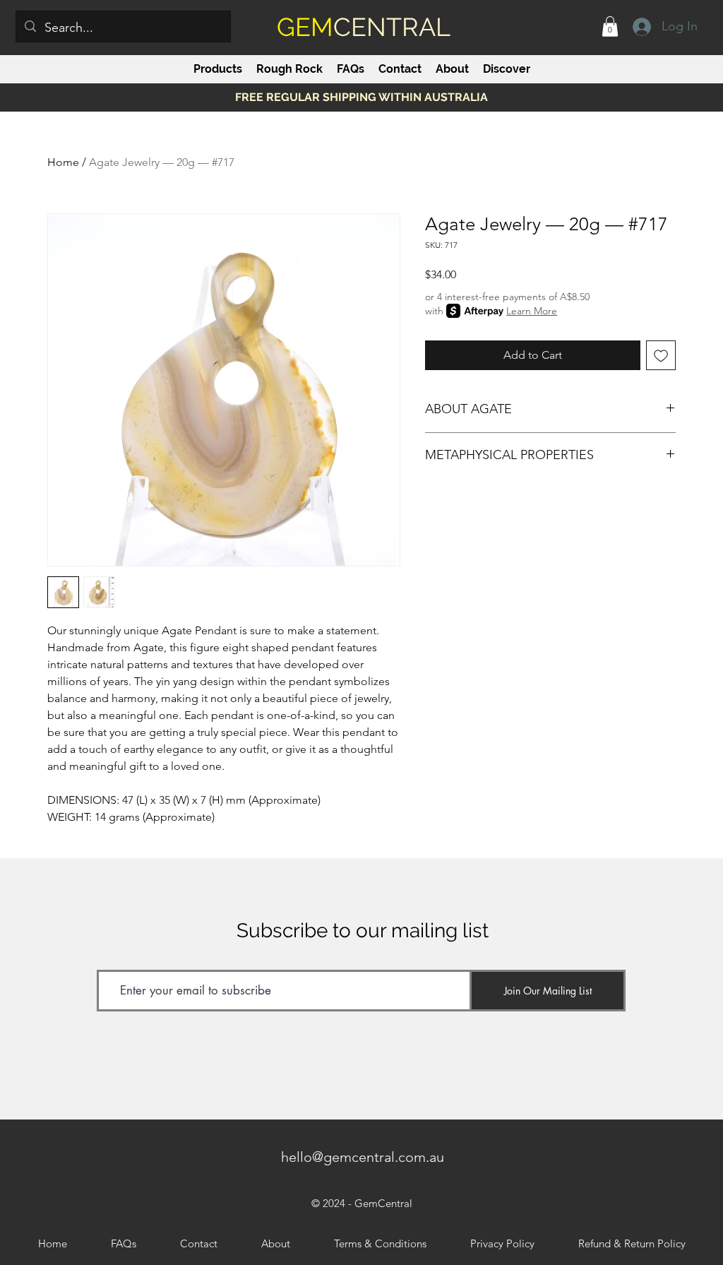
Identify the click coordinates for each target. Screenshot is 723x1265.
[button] (610, 26)
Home (63, 162)
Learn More (531, 310)
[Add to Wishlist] (661, 355)
